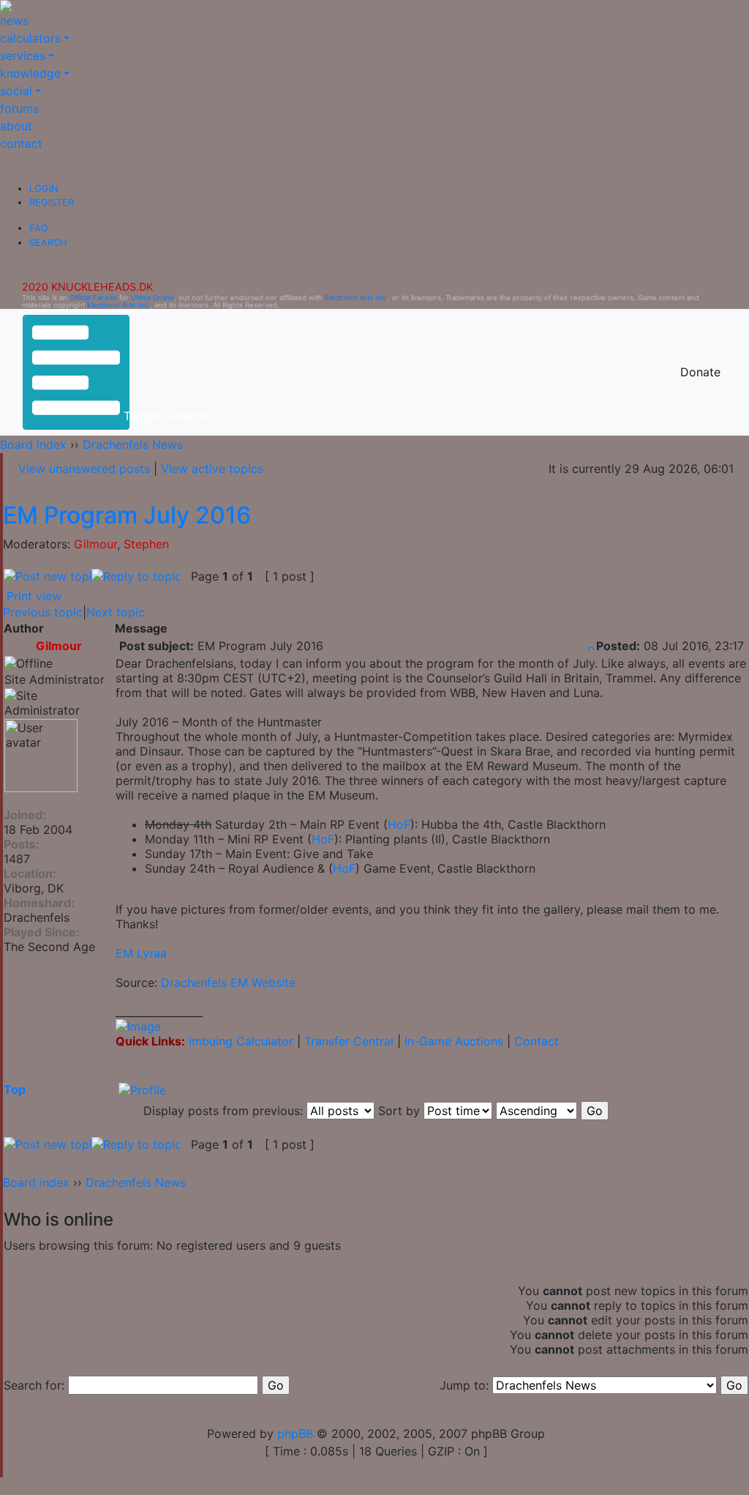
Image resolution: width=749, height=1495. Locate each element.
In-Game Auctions (453, 1041)
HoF (399, 824)
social (16, 90)
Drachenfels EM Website (228, 982)
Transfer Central (349, 1041)
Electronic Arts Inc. (356, 298)
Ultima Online (152, 298)
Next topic (115, 612)
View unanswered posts (84, 468)
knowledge (30, 73)
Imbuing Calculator (241, 1041)
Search (48, 242)
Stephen (146, 544)
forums (19, 108)
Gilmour (95, 544)
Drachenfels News (133, 444)
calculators (30, 38)
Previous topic (43, 612)
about (16, 126)
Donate (700, 372)
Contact (536, 1041)
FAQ (38, 228)
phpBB (295, 1433)
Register (51, 202)
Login (44, 188)
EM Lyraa (141, 953)
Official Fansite (93, 298)
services (22, 55)
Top (15, 1089)
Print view (34, 596)
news (14, 20)
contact (21, 143)
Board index (33, 444)
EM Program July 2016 (127, 515)
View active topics (212, 468)
